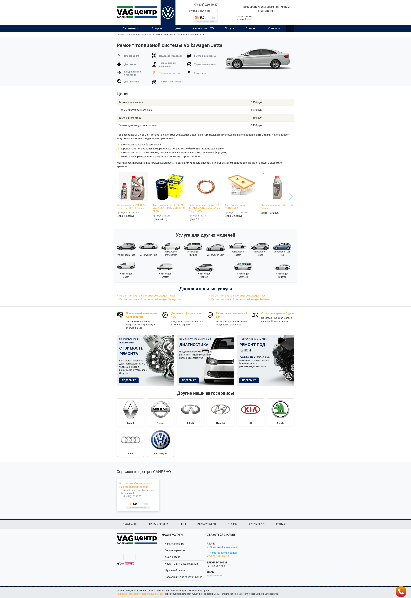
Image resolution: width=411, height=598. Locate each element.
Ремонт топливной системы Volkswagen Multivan (240, 299)
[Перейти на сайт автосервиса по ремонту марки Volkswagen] (160, 443)
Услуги (229, 28)
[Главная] (137, 12)
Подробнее (129, 380)
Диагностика (172, 556)
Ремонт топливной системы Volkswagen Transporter (150, 299)
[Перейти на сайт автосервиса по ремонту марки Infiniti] (190, 412)
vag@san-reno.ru (215, 575)
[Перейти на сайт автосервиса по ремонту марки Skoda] (280, 412)
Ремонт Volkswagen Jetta (140, 34)
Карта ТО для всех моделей (181, 563)
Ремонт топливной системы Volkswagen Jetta (180, 34)
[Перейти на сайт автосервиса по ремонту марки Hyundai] (220, 412)
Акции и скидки (158, 524)
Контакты (274, 28)
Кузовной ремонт (176, 570)
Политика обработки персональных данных (140, 594)
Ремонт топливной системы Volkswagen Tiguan (147, 295)
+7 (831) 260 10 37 (205, 4)
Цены (177, 28)
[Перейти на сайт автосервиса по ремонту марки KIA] (250, 412)
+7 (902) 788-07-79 (218, 556)
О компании (130, 28)
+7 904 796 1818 (199, 11)
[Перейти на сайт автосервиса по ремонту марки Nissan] (160, 412)
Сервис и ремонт (175, 550)
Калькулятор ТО (203, 28)
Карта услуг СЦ (206, 524)
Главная (121, 34)
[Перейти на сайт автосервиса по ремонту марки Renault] (130, 412)
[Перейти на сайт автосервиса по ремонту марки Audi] (130, 443)
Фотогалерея (257, 524)
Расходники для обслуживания (183, 577)
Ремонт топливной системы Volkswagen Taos (238, 295)
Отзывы (251, 28)
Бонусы (157, 28)
